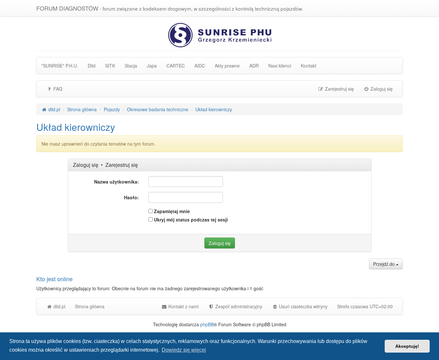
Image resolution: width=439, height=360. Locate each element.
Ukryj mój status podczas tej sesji (190, 219)
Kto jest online (54, 278)
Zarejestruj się (121, 164)
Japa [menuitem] (152, 65)
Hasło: (131, 197)
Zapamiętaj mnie (171, 211)
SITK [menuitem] (110, 65)
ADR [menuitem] (254, 65)
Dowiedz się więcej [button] (184, 350)
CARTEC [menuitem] (175, 65)
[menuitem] (235, 306)
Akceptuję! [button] (407, 346)
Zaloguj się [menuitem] (381, 89)
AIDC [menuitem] (199, 65)
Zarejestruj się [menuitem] (339, 89)
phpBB (207, 324)
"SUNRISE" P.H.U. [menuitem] (59, 65)
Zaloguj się (85, 164)
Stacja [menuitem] (131, 65)
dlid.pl (58, 306)
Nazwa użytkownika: (116, 181)
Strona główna (89, 306)
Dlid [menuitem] (91, 65)
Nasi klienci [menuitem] (279, 65)
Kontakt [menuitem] (308, 65)
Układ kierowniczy (75, 127)
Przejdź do (384, 264)
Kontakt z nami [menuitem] (183, 306)
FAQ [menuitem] (57, 89)
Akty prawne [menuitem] (227, 65)
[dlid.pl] (220, 34)
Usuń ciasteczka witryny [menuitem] (302, 306)
